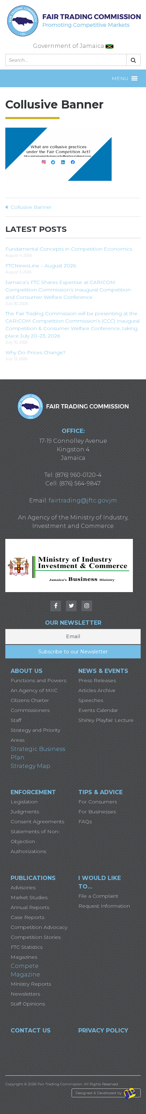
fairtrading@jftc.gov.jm (83, 500)
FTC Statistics (27, 947)
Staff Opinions (28, 1004)
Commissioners (30, 710)
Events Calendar (98, 710)
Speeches (90, 700)
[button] (120, 78)
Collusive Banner (31, 207)
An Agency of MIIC (34, 690)
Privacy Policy (103, 1030)
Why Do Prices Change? (35, 352)
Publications (33, 878)
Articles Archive (97, 690)
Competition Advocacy (39, 927)
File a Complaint (98, 896)
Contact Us (31, 1030)
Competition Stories (36, 937)
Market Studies (29, 897)
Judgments (25, 811)
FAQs (85, 821)
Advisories (23, 887)
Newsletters (25, 994)
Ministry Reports (31, 984)
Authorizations (28, 851)
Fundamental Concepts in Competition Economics (68, 249)
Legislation (24, 801)
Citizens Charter (30, 700)
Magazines (24, 957)
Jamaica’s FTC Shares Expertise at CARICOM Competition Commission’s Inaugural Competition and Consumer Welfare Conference (68, 289)
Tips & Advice (100, 792)
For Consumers (97, 801)
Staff (16, 720)
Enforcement (33, 792)
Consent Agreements (37, 821)
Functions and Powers (38, 680)
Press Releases (97, 680)
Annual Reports (30, 907)
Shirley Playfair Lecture (106, 720)
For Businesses (97, 811)
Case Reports (27, 917)
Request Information (104, 906)
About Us (27, 671)
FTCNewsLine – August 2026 (40, 265)
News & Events (103, 671)
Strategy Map (30, 766)
